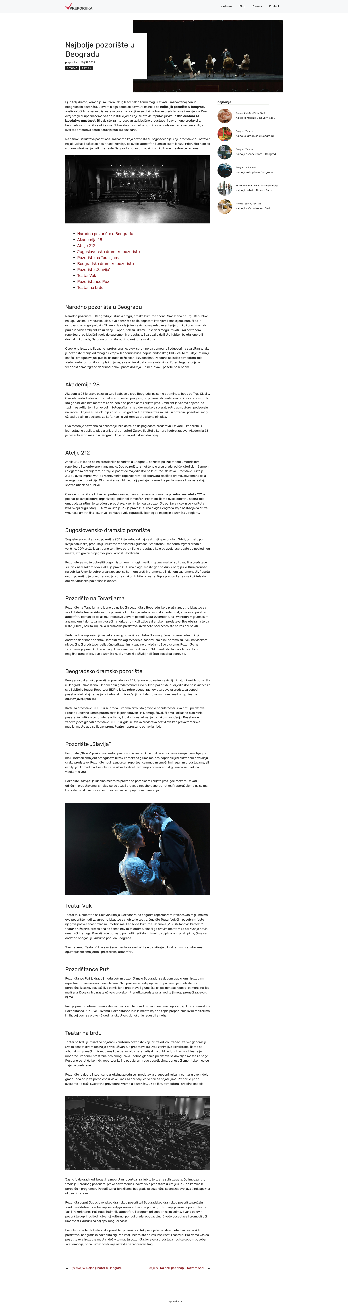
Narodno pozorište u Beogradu (105, 233)
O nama (257, 6)
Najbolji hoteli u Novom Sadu (254, 190)
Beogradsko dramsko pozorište (105, 263)
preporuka (71, 62)
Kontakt (274, 6)
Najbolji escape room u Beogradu (256, 154)
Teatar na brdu (90, 287)
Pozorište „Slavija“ (94, 269)
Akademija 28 (89, 239)
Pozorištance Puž (93, 281)
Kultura (86, 68)
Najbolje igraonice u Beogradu (255, 136)
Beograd (72, 68)
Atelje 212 (86, 245)
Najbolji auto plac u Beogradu (254, 172)
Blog (242, 6)
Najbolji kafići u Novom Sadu (253, 208)
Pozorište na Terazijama (99, 257)
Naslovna (226, 6)
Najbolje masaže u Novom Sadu (255, 117)
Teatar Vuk (86, 275)
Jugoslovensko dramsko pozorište (108, 251)
